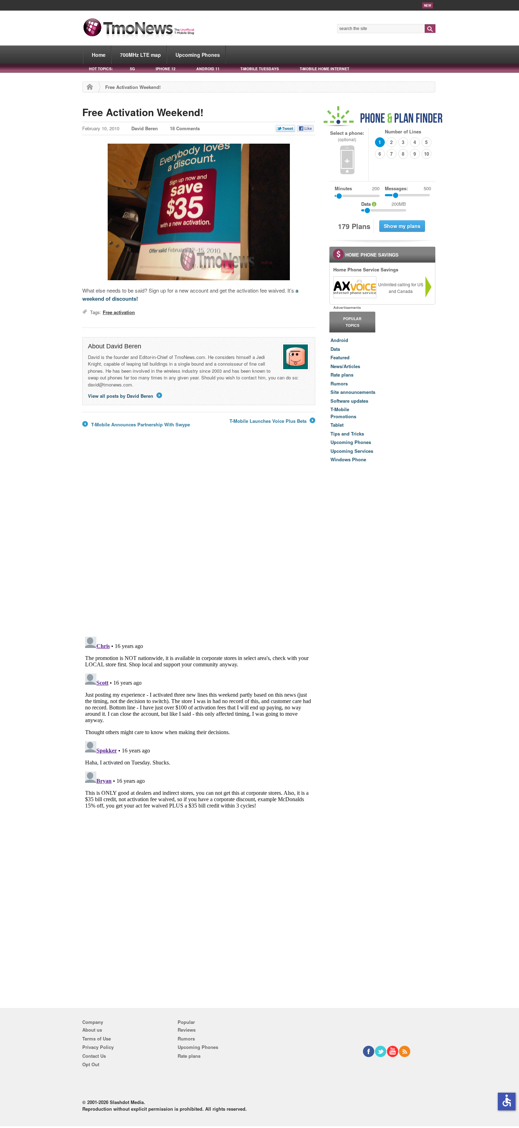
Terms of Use (96, 1038)
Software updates (349, 400)
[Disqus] (198, 722)
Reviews (187, 1029)
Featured (340, 357)
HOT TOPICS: (101, 68)
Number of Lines (403, 131)
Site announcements (352, 392)
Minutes (343, 188)
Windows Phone (348, 459)
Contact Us (94, 1055)
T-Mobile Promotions (343, 413)
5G (132, 68)
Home (99, 54)
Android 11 (208, 68)
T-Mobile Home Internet (324, 68)
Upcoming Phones (197, 54)
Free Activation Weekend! (142, 112)
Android (339, 340)
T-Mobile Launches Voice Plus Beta (271, 421)
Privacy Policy (98, 1047)
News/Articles (345, 366)
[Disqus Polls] (198, 539)
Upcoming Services (351, 451)
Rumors (339, 383)
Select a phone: (347, 136)
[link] (354, 287)
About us (92, 1029)
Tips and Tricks (347, 433)
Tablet (337, 424)
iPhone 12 (165, 68)
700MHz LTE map (140, 54)
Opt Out (90, 1064)
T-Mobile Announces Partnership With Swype (136, 424)
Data (335, 349)
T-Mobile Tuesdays (259, 68)
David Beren (144, 128)
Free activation (119, 312)
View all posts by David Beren (124, 395)
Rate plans (341, 374)
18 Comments (185, 128)
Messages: (408, 188)
